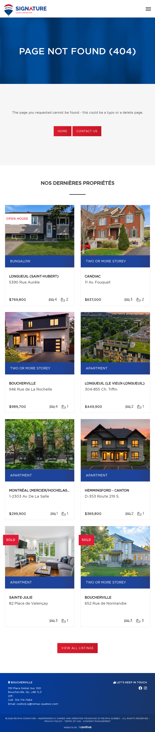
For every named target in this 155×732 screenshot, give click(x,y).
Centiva (85, 727)
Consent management (97, 721)
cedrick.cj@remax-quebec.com (37, 704)
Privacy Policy (53, 721)
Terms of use (72, 721)
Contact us (86, 131)
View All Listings (77, 648)
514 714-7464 (23, 700)
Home (62, 131)
